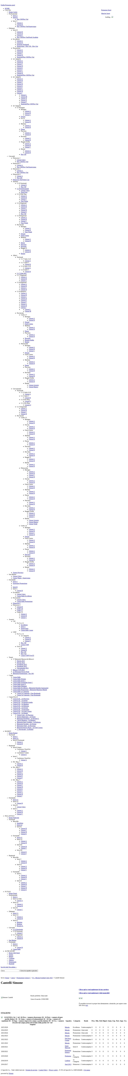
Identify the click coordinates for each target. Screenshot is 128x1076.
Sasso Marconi (67, 1047)
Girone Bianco (33, 387)
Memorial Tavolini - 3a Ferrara (26, 724)
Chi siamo (87, 1070)
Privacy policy (53, 1070)
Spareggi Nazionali (23, 44)
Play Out (23, 654)
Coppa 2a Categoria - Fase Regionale (28, 693)
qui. (87, 1005)
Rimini (23, 253)
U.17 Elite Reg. (22, 273)
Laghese (67, 1060)
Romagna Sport (106, 10)
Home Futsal (13, 893)
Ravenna (23, 246)
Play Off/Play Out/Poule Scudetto (27, 37)
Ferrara (23, 116)
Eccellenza (24, 625)
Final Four (24, 192)
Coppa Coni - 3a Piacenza (25, 715)
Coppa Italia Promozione (24, 601)
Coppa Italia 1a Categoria (21, 691)
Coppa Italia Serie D (19, 684)
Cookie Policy (43, 1070)
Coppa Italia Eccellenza (24, 596)
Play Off (23, 154)
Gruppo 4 (28, 405)
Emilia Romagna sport (8, 5)
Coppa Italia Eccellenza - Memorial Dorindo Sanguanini (30, 688)
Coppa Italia (16, 677)
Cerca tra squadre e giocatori (28, 970)
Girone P (23, 102)
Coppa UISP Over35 (27, 655)
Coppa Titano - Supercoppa (21, 578)
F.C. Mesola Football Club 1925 (42, 978)
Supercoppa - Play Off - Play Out (27, 46)
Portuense (68, 1056)
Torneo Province (18, 572)
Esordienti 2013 (22, 664)
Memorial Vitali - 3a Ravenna (26, 726)
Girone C (20, 53)
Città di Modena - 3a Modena (26, 720)
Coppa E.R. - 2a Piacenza (21, 699)
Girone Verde (33, 524)
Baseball (11, 964)
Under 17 (20, 610)
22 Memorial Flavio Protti (21, 672)
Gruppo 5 (28, 401)
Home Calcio (13, 12)
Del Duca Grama (68, 1039)
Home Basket (13, 733)
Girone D (20, 34)
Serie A (15, 16)
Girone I (19, 93)
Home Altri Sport (14, 953)
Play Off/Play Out (22, 19)
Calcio (13, 978)
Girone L (24, 95)
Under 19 (20, 608)
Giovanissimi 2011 (23, 668)
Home (7, 978)
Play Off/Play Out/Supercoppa (26, 26)
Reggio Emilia (29, 340)
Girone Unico (21, 160)
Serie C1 (15, 913)
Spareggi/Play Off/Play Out (25, 57)
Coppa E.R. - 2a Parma (20, 700)
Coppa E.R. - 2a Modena (21, 704)
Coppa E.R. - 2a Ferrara (20, 708)
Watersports (12, 962)
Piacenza (23, 244)
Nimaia (11, 1073)
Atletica (11, 960)
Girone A (20, 23)
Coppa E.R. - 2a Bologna (21, 706)
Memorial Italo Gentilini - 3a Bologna (29, 722)
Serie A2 (15, 738)
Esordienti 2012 (22, 666)
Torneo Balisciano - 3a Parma (26, 717)
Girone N (24, 98)
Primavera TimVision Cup (21, 180)
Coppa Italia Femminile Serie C (23, 682)
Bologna (19, 922)
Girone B (20, 25)
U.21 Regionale (18, 929)
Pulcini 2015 (21, 661)
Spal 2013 (68, 1064)
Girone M (24, 97)
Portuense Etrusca (68, 1051)
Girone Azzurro (34, 385)
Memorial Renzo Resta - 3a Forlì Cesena (29, 727)
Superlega (20, 823)
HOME (7, 8)
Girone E (20, 35)
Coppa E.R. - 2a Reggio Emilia (23, 702)
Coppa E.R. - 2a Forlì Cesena (22, 711)
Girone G (20, 71)
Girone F (19, 70)
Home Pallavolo (14, 818)
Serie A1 (15, 800)
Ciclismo (11, 958)
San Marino (12, 940)
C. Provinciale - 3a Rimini (25, 729)
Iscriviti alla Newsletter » (8, 967)
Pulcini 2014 (21, 663)
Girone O (24, 100)
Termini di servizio (31, 1070)
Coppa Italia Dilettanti (20, 686)
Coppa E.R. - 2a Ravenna (21, 709)
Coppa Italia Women (19, 679)
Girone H (20, 73)
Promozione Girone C (23, 978)
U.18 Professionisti (23, 189)
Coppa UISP (25, 645)
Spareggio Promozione (20, 583)
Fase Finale (24, 201)
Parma (23, 129)
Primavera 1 (16, 603)
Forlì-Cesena (25, 235)
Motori (11, 956)
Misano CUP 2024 (19, 670)
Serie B (15, 17)
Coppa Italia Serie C (19, 681)
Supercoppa (24, 628)
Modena (19, 924)
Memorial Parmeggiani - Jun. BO (23, 673)
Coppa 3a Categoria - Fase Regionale (28, 695)
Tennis (11, 955)
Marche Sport (105, 13)
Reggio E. (20, 926)
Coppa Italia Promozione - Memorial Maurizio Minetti (30, 690)
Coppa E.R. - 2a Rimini (20, 713)
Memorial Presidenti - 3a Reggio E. (28, 718)
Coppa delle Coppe (27, 630)
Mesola (67, 1027)
